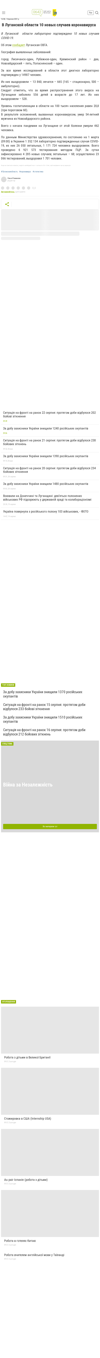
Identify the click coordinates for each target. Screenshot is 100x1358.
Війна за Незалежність (28, 785)
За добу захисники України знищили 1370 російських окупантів (42, 694)
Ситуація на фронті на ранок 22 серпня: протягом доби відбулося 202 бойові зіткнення (49, 414)
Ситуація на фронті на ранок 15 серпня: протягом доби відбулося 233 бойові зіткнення (44, 706)
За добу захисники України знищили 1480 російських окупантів (45, 484)
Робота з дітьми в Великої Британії (27, 1057)
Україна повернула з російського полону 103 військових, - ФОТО (45, 511)
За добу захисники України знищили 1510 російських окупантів (42, 719)
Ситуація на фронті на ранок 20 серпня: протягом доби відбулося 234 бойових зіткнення (49, 470)
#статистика (38, 172)
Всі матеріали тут (50, 826)
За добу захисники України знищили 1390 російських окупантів (45, 456)
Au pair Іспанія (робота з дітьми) (26, 1180)
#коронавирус (25, 172)
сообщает (18, 45)
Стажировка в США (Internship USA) (27, 1118)
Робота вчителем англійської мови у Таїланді (34, 1255)
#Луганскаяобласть (9, 172)
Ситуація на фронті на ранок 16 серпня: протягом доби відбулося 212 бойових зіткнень (44, 732)
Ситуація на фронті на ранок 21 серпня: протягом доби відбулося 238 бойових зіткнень (49, 442)
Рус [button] (90, 12)
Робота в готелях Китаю (20, 1241)
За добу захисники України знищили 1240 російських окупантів (45, 428)
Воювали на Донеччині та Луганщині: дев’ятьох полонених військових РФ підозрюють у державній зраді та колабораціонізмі (47, 497)
